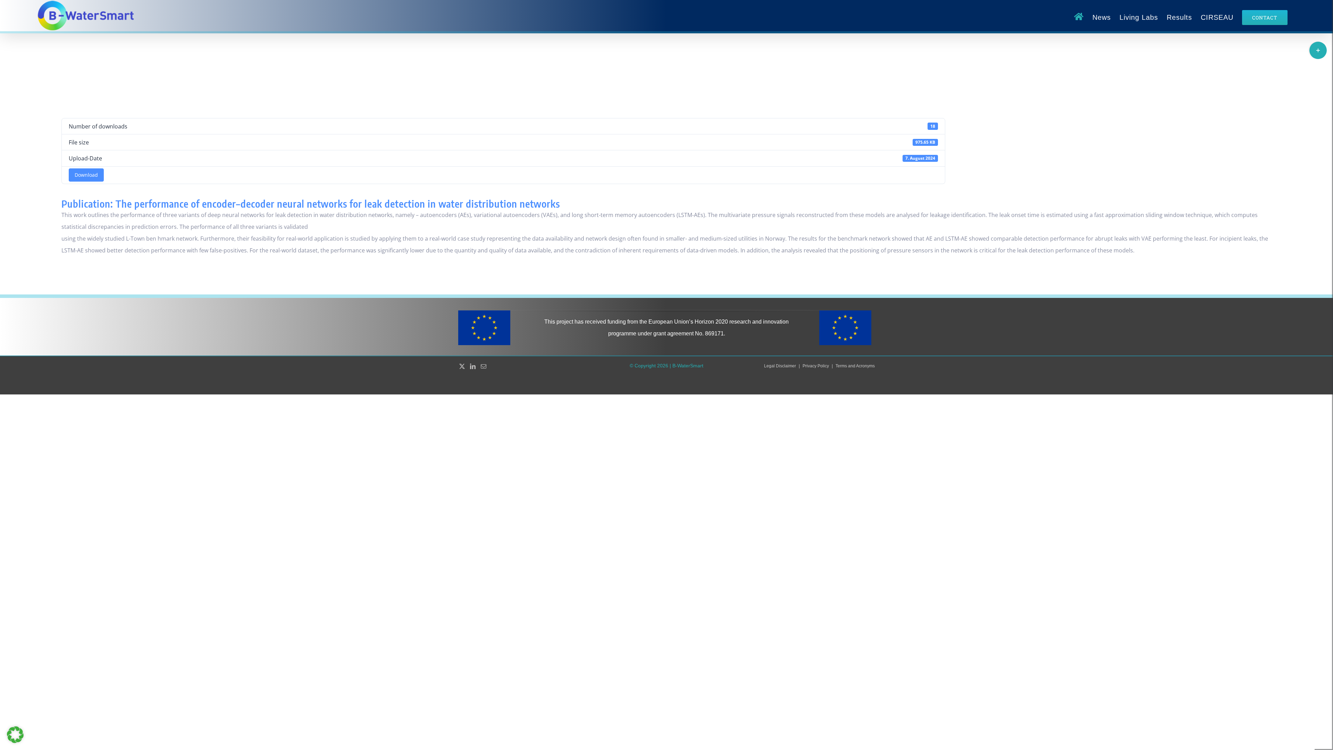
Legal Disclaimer (780, 366)
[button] (15, 734)
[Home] (1079, 17)
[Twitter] (462, 366)
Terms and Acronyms (855, 366)
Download (86, 175)
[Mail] (483, 366)
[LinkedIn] (473, 366)
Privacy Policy (816, 366)
